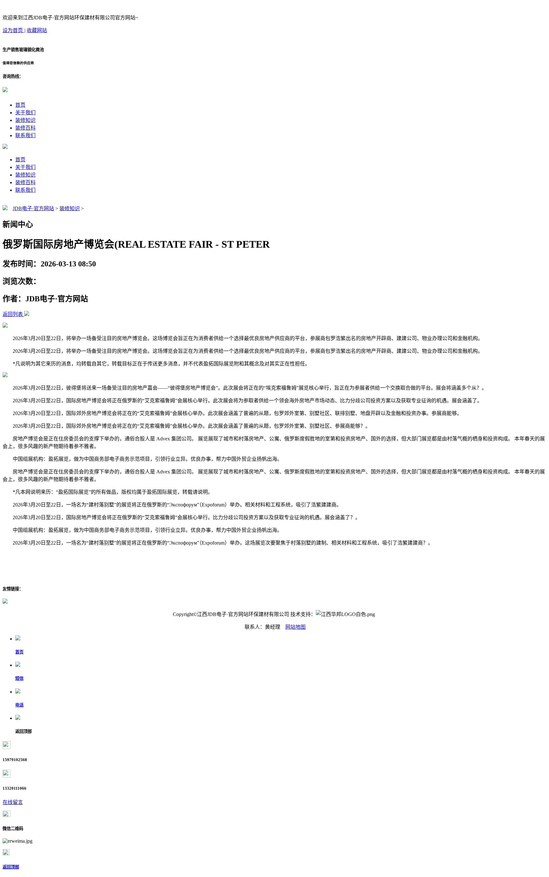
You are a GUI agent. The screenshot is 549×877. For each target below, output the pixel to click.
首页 (20, 105)
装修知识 (25, 120)
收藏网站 (37, 30)
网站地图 (295, 627)
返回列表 (13, 314)
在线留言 (13, 802)
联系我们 (25, 135)
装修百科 (25, 128)
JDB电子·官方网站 (33, 208)
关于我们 (25, 112)
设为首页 (13, 30)
